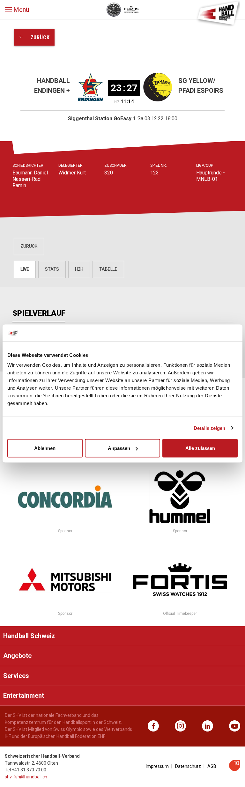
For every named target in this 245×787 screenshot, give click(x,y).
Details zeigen (209, 427)
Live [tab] (24, 269)
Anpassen (119, 448)
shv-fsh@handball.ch (26, 776)
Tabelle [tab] (108, 269)
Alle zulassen (200, 448)
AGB (211, 766)
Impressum (157, 766)
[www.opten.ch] (234, 769)
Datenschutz (188, 766)
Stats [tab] (52, 269)
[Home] (218, 13)
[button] (17, 9)
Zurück (37, 37)
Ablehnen (45, 448)
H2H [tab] (79, 269)
